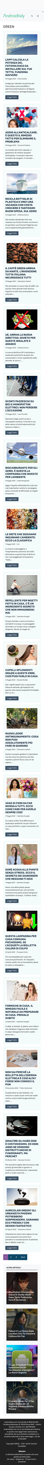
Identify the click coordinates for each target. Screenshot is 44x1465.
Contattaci (22, 1446)
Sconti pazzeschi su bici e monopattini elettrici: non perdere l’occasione (21, 406)
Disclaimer (22, 1462)
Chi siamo (10, 1459)
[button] (32, 16)
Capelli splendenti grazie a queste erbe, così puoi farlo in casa (21, 673)
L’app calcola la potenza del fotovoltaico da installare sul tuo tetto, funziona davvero (18, 67)
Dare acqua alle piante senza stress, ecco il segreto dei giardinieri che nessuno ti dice (21, 874)
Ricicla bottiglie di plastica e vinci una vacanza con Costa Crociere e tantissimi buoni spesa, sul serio (21, 205)
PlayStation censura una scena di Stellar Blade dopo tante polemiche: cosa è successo (21, 1296)
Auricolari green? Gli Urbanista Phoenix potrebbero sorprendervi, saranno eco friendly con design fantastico (22, 1218)
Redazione (20, 1459)
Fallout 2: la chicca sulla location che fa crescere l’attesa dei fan (22, 1333)
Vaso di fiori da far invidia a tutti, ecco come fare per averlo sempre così (20, 808)
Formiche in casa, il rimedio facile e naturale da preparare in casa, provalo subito (22, 1012)
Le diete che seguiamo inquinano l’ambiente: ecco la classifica (20, 537)
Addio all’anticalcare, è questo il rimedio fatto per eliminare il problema (21, 137)
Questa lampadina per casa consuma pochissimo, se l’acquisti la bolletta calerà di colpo (20, 942)
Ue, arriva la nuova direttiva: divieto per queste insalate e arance (20, 339)
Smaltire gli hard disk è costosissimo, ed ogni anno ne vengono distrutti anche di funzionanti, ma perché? (21, 1148)
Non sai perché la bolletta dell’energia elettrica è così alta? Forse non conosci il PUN (21, 1078)
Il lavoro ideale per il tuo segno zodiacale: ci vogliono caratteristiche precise (21, 1405)
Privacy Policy (30, 1459)
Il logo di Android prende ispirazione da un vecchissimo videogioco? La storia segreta (21, 1369)
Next (23, 1257)
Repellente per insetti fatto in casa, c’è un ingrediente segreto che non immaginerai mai (21, 606)
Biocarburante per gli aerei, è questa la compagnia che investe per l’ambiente (21, 472)
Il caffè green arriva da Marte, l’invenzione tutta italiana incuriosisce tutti (21, 273)
